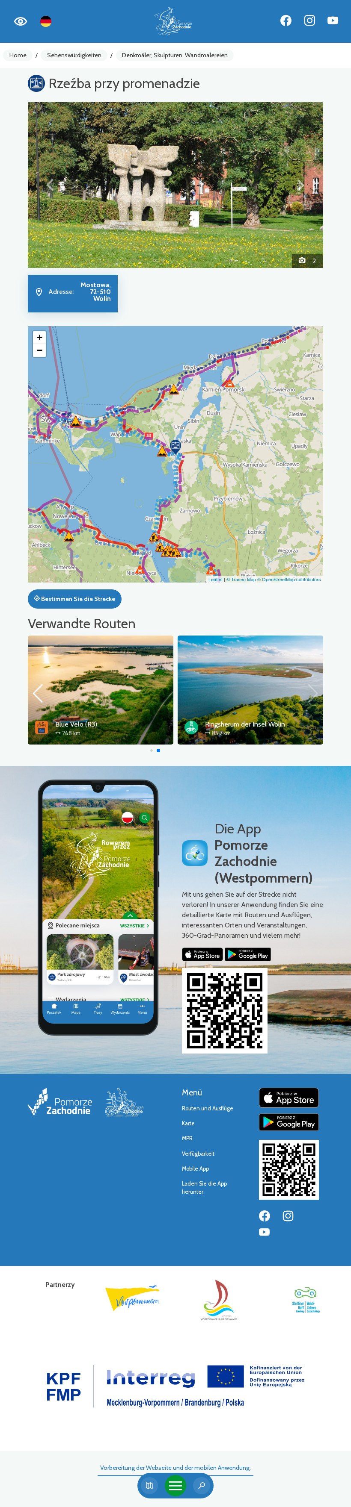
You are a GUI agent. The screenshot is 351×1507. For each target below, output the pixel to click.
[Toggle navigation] (175, 1485)
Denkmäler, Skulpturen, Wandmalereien (175, 55)
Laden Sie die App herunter (204, 1187)
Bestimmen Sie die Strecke (77, 599)
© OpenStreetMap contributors (289, 579)
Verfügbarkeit (198, 1154)
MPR (187, 1138)
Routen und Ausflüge (207, 1108)
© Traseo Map (241, 579)
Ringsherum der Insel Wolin (245, 724)
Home (18, 55)
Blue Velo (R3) (76, 724)
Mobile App (195, 1169)
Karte (188, 1123)
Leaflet (215, 579)
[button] (50, 185)
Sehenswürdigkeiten (74, 55)
